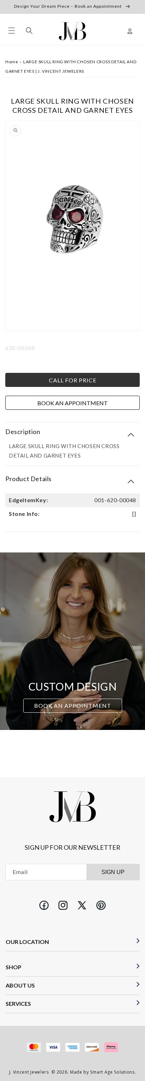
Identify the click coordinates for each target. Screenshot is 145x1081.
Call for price (72, 380)
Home (11, 61)
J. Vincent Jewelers (29, 1072)
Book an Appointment (72, 403)
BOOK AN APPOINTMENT (72, 705)
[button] (11, 30)
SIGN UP (113, 872)
